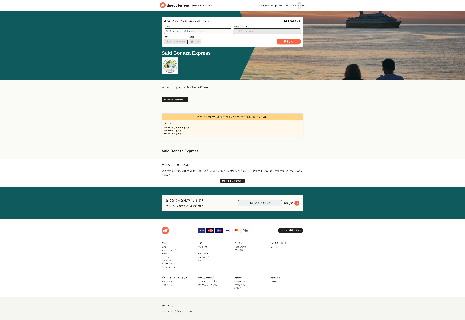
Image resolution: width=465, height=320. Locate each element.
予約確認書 (238, 250)
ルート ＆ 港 (166, 257)
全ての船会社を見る (172, 131)
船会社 (178, 87)
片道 (176, 21)
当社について (167, 285)
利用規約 (237, 288)
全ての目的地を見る (172, 134)
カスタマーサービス (169, 250)
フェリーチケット (169, 267)
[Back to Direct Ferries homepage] (174, 5)
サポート (274, 247)
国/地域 (164, 247)
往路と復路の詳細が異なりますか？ (196, 21)
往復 (168, 21)
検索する (288, 41)
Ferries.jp (274, 281)
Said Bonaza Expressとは (175, 99)
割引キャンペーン (169, 264)
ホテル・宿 (202, 247)
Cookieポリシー (240, 281)
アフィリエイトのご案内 (207, 281)
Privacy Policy (239, 285)
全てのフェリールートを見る (176, 128)
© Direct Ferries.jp (168, 306)
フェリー (201, 250)
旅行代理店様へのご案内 (207, 285)
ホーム (165, 87)
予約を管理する (240, 247)
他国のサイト (167, 281)
